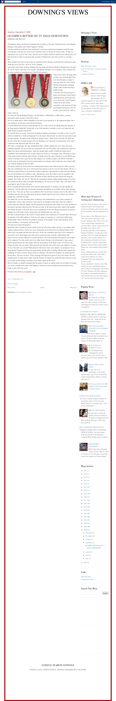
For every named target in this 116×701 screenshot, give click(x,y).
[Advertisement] (58, 22)
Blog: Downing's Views (88, 66)
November (89, 536)
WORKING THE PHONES (96, 410)
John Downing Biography (92, 278)
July (87, 555)
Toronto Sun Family (87, 579)
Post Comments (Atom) (24, 292)
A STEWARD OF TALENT (89, 312)
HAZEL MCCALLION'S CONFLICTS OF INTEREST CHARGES (97, 328)
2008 (85, 530)
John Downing (99, 88)
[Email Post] (34, 272)
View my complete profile (88, 114)
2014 (85, 510)
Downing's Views (58, 11)
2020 (85, 490)
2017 (85, 500)
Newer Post (11, 287)
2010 (85, 523)
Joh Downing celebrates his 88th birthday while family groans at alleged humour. (97, 386)
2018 (85, 497)
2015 (85, 507)
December (89, 533)
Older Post (73, 287)
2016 (85, 503)
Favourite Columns (87, 74)
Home (42, 287)
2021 (85, 487)
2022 (85, 484)
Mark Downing (86, 577)
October (88, 539)
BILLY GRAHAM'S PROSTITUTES (91, 427)
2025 (85, 474)
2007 (85, 562)
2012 (85, 517)
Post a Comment (13, 284)
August (88, 552)
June (87, 558)
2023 (85, 480)
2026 (85, 470)
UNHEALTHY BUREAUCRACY (90, 396)
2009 (85, 526)
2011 (85, 520)
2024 (85, 477)
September (89, 542)
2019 (85, 494)
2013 (85, 513)
